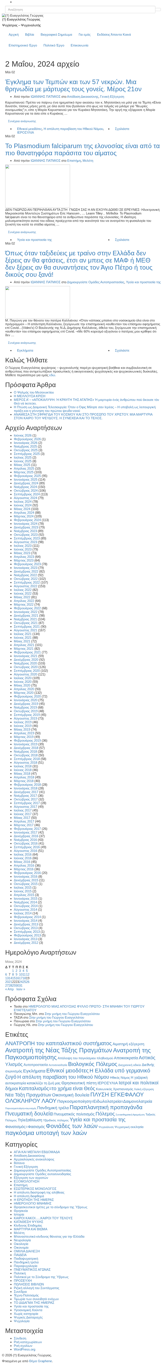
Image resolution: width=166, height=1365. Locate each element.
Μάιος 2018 (22, 773)
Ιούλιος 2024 (23, 501)
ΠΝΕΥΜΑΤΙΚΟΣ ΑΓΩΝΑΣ (32, 1269)
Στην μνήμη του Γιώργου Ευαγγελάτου (72, 1014)
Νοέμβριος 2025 (25, 446)
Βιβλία (29, 34)
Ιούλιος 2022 (23, 590)
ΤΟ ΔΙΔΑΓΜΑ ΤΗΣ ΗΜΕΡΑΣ (34, 1302)
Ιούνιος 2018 (23, 770)
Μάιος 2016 (22, 862)
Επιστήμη (74, 160)
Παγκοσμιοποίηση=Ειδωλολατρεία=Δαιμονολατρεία (104, 1101)
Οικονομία (21, 1247)
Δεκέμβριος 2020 (26, 659)
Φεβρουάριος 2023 (27, 564)
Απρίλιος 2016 (24, 865)
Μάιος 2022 (22, 597)
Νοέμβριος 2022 (25, 575)
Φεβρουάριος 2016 (27, 873)
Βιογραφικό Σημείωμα (56, 34)
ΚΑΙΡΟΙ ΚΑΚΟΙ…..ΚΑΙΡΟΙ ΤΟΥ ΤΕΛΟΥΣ (43, 1218)
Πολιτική (20, 1273)
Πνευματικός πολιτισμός (74, 1114)
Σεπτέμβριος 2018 (27, 759)
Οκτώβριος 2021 (26, 623)
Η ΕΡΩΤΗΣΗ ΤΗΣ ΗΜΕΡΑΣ (34, 1200)
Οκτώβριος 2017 (26, 799)
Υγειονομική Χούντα (28, 1310)
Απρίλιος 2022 (24, 601)
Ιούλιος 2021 (23, 634)
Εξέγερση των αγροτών (31, 1177)
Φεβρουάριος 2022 (27, 608)
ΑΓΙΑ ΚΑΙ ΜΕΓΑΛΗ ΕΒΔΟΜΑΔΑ (37, 1152)
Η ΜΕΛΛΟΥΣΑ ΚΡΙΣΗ (29, 396)
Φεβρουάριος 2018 (27, 784)
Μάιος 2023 (22, 553)
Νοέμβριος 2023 (25, 531)
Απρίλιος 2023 (24, 556)
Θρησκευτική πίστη (79, 1083)
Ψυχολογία (22, 1321)
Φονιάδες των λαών (72, 1126)
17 (20, 978)
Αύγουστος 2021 (25, 630)
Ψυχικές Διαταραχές (28, 1317)
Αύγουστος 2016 (25, 851)
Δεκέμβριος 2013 (26, 924)
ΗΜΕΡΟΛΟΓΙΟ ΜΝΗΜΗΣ (32, 1203)
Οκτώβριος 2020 (26, 667)
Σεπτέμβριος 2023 (27, 538)
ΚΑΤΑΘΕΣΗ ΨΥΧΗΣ (28, 1222)
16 (17, 978)
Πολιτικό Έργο (53, 45)
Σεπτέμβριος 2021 (27, 626)
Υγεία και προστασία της (34, 240)
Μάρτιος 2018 (24, 781)
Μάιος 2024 (22, 509)
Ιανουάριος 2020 (25, 700)
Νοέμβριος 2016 (25, 840)
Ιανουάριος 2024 (25, 523)
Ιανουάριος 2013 (25, 939)
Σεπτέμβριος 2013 (27, 931)
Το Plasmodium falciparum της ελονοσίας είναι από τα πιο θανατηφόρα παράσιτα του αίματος (82, 149)
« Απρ (9, 989)
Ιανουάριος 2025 (25, 479)
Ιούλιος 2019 (23, 722)
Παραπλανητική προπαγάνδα (106, 1107)
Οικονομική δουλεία (70, 1095)
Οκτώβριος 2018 (26, 755)
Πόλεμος (105, 1114)
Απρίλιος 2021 (24, 645)
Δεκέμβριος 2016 (26, 836)
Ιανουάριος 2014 (25, 920)
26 (27, 982)
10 (20, 974)
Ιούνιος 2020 (23, 681)
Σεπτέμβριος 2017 (27, 803)
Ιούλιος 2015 (23, 887)
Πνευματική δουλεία (29, 1114)
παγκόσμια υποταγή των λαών (46, 1133)
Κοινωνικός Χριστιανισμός (114, 1089)
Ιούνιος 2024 (23, 505)
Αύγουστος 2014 (25, 909)
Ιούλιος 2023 (23, 545)
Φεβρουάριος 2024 (27, 520)
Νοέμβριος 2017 (25, 795)
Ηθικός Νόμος (120, 1077)
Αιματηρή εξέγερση (128, 1044)
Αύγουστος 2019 (25, 718)
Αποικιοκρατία (126, 1058)
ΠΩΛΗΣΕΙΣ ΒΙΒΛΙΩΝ (29, 1284)
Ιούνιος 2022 (23, 593)
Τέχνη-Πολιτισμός (26, 1295)
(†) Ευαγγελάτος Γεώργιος (21, 19)
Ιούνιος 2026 (23, 435)
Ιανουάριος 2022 (25, 612)
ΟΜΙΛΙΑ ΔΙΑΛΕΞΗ (27, 1251)
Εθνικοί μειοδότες (29, 129)
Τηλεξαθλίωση (30, 1120)
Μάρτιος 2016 (24, 869)
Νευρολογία (22, 1240)
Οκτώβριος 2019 (26, 711)
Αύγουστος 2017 (25, 806)
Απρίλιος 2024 (24, 512)
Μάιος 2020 (22, 685)
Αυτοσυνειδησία (58, 1065)
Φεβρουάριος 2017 (27, 829)
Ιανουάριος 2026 (25, 443)
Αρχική (14, 34)
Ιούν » (20, 989)
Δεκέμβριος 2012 (26, 942)
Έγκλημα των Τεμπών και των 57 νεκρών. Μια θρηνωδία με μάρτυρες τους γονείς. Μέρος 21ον (73, 85)
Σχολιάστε (122, 129)
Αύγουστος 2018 (25, 762)
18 (24, 978)
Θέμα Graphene (40, 1361)
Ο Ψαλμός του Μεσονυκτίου (34, 392)
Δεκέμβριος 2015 (26, 880)
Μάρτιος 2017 (24, 825)
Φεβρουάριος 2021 (27, 652)
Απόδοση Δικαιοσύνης (82, 96)
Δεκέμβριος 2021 (26, 615)
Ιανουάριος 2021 (25, 656)
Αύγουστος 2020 (25, 674)
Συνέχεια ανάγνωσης (22, 121)
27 (7, 985)
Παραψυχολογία (25, 1266)
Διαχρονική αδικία (129, 1065)
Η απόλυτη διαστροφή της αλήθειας (39, 1192)
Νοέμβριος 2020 (25, 663)
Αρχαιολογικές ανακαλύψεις (34, 1159)
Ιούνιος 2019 (23, 726)
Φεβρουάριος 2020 (27, 696)
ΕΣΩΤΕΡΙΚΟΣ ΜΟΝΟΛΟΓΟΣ (35, 1189)
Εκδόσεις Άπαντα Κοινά (114, 34)
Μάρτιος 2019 (24, 737)
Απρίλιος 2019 (24, 733)
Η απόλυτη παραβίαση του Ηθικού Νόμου (73, 129)
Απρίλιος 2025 (24, 468)
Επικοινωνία (79, 45)
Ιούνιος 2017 (23, 814)
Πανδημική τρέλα (53, 1108)
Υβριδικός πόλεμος (56, 1120)
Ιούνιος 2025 (23, 461)
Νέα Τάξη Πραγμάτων (28, 1095)
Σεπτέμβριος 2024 (27, 494)
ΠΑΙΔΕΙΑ (20, 1255)
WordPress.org (24, 1349)
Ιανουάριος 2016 (25, 876)
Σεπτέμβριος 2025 (27, 454)
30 (17, 985)
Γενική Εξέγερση (112, 96)
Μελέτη (88, 160)
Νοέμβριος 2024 (25, 487)
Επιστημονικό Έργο (23, 45)
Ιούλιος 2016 (23, 854)
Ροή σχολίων (23, 1345)
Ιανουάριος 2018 (25, 788)
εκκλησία (137, 1127)
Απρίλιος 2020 (24, 689)
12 (27, 974)
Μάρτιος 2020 (24, 693)
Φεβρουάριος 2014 (27, 917)
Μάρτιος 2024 (24, 516)
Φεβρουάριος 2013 (27, 935)
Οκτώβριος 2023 (26, 534)
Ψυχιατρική (122, 1127)
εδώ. (52, 375)
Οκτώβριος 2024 (26, 490)
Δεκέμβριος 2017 (26, 792)
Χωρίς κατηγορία (26, 1313)
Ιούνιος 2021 (23, 637)
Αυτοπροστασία (36, 1065)
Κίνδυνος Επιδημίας (28, 1225)
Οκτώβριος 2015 (26, 884)
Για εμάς (85, 34)
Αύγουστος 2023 (25, 542)
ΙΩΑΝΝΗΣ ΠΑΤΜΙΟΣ (46, 96)
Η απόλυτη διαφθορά (29, 1196)
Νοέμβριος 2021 (25, 619)
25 (24, 982)
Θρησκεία (21, 1211)
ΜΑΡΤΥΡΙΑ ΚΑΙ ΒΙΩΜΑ (30, 1229)
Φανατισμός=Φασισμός (25, 1126)
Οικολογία (21, 1244)
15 (14, 978)
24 (20, 982)
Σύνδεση (20, 1338)
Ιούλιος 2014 (23, 913)
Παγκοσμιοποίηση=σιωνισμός (20, 1108)
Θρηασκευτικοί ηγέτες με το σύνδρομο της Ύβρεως (50, 1207)
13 (7, 978)
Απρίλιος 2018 (24, 777)
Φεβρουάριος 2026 (27, 439)
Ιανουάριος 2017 (25, 832)
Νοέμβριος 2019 (25, 707)
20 (7, 982)
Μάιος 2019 (22, 729)
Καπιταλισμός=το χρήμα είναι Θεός (57, 1088)
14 (10, 978)
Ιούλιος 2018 (23, 766)
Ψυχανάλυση (106, 1127)
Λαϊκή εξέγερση (144, 1089)
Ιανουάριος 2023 (25, 568)
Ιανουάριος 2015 (25, 898)
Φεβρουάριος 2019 (27, 740)
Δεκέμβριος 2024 (26, 483)
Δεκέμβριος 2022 (26, 571)
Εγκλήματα (25, 350)
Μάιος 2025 (22, 465)
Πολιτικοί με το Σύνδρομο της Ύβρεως (41, 1277)
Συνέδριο (20, 1291)
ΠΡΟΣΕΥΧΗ (23, 1280)
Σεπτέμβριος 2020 (27, 670)
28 (10, 985)
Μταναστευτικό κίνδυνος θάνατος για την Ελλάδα (49, 1236)
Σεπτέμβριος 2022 (27, 582)
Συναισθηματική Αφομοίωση (130, 1114)
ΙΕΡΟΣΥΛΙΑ (25, 132)
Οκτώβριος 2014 (26, 906)
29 (14, 985)
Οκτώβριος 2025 (26, 450)
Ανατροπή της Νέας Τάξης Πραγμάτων (58, 1050)
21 (10, 982)
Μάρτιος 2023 (24, 560)
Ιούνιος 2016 (23, 858)
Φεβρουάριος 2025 (27, 476)
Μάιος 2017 (22, 817)
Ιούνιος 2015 (23, 891)
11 (24, 974)
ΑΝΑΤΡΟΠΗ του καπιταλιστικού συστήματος (58, 1043)
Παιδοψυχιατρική (26, 1258)
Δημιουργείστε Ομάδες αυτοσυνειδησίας (42, 1174)
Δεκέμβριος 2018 (26, 748)
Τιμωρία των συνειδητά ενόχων (36, 1299)
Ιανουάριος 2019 (25, 744)
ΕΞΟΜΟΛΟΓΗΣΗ (26, 1181)
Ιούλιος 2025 (23, 457)
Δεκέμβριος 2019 (26, 704)
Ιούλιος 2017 (23, 810)
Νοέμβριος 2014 (25, 902)
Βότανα (19, 1163)
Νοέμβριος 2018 (25, 751)
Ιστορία (19, 1214)
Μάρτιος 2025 (24, 472)
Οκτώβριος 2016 (26, 843)
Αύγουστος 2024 (25, 498)
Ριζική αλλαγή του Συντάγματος (36, 1288)
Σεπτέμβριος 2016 (27, 847)
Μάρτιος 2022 (24, 604)
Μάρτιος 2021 (24, 648)
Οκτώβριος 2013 (26, 928)
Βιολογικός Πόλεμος (92, 1064)
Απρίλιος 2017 (24, 821)
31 (20, 985)
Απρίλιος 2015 (24, 895)
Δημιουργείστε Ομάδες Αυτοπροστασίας (95, 282)
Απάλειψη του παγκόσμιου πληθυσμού (85, 1058)
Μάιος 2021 (22, 641)
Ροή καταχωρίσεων (28, 1342)
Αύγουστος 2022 (25, 586)
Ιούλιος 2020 (23, 678)
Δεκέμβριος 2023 (26, 527)
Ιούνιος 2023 (23, 549)
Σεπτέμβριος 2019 (27, 715)
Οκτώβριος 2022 (26, 579)
